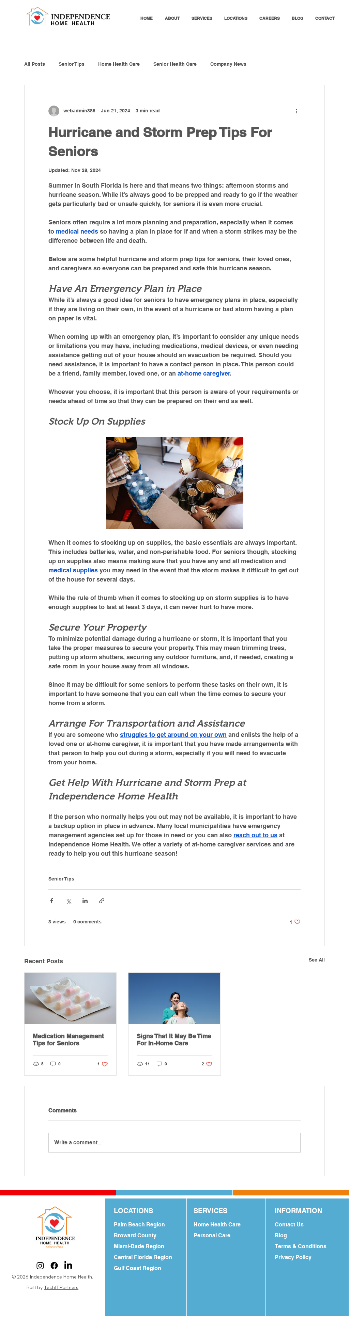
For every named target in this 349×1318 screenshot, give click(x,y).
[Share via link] (101, 901)
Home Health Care (119, 64)
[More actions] (296, 111)
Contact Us (289, 1224)
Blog (281, 1235)
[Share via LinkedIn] (85, 901)
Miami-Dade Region (139, 1246)
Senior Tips (72, 64)
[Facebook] (54, 1265)
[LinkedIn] (68, 1265)
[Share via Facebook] (51, 901)
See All (317, 960)
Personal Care (212, 1235)
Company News (228, 64)
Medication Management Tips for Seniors (68, 1039)
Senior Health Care (175, 64)
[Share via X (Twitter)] (68, 901)
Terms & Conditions (301, 1246)
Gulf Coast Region (137, 1268)
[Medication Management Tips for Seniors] (70, 998)
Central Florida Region (143, 1257)
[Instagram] (40, 1265)
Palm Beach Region (139, 1224)
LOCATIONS (133, 1211)
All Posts (34, 64)
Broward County (135, 1235)
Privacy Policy (293, 1257)
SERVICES (210, 1211)
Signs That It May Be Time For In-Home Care (174, 1039)
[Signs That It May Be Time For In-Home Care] (174, 998)
